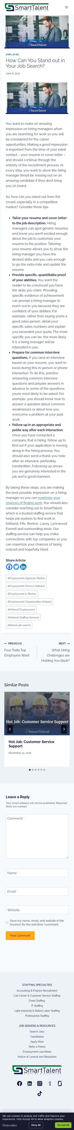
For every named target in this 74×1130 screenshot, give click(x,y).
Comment (16, 818)
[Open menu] (66, 7)
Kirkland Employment (21, 609)
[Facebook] (9, 567)
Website (13, 910)
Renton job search (19, 625)
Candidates (37, 1036)
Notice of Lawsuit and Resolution (37, 1056)
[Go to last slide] (10, 729)
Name (13, 873)
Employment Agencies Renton (26, 578)
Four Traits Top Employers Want (16, 649)
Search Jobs (37, 1031)
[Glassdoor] (60, 1083)
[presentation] (37, 713)
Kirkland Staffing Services (23, 617)
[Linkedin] (23, 567)
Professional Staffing (37, 1015)
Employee (12, 54)
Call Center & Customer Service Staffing (37, 995)
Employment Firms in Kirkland (26, 586)
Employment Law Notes (37, 1051)
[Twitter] (16, 567)
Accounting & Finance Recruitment (37, 990)
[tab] (30, 770)
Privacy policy (10, 1125)
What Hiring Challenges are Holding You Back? (55, 652)
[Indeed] (50, 1083)
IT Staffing (37, 1005)
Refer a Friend (37, 1046)
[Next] (64, 729)
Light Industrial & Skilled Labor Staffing (37, 1010)
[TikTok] (40, 1094)
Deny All (35, 1125)
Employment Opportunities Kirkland (30, 601)
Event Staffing (37, 1000)
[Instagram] (40, 1083)
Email (12, 891)
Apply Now (37, 1041)
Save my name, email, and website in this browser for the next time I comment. (37, 922)
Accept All (63, 1125)
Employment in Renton (22, 593)
